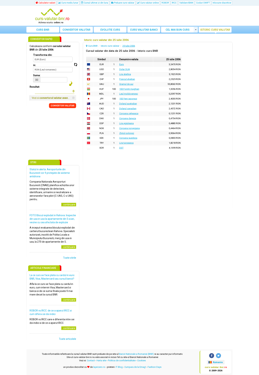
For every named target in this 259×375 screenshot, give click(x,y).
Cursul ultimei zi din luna (95, 2)
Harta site (101, 360)
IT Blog (119, 367)
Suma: (37, 75)
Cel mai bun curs (177, 29)
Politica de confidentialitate (121, 360)
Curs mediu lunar (69, 2)
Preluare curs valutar (123, 2)
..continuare (68, 204)
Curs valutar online (149, 2)
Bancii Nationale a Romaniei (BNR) (136, 354)
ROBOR (165, 2)
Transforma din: (42, 55)
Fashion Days (154, 367)
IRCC (174, 2)
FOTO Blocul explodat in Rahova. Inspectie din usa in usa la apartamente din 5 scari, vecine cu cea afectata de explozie (53, 219)
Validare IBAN (186, 2)
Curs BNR (42, 29)
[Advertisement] (155, 16)
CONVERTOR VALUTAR (62, 105)
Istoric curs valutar (215, 29)
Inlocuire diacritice (222, 2)
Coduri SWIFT (203, 2)
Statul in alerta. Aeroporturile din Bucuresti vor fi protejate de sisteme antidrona (50, 173)
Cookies (141, 360)
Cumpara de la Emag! (135, 367)
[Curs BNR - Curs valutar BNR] (52, 14)
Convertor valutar (76, 29)
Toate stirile (69, 257)
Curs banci (144, 29)
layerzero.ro (99, 367)
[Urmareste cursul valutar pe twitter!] (218, 355)
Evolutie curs (110, 29)
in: (34, 65)
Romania (217, 362)
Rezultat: (35, 86)
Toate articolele (67, 339)
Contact (91, 360)
